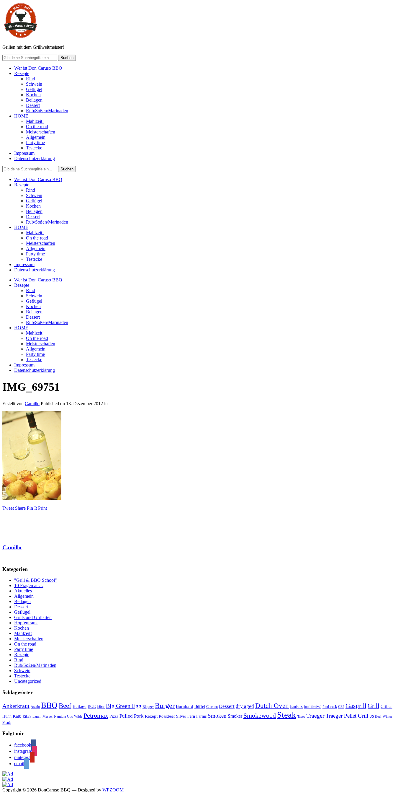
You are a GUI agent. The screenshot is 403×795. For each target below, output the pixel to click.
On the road (37, 126)
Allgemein (35, 137)
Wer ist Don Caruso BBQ (38, 68)
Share (20, 508)
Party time (35, 142)
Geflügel (34, 89)
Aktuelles (23, 590)
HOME (21, 115)
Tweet (8, 508)
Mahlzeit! (35, 121)
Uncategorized (27, 681)
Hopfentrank (26, 622)
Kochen (33, 94)
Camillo (32, 403)
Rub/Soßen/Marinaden (47, 110)
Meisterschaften (40, 131)
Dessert (33, 105)
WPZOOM (113, 789)
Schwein (34, 84)
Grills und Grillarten (33, 617)
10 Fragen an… (28, 585)
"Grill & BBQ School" (35, 580)
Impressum (24, 153)
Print (42, 508)
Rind (30, 78)
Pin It (32, 508)
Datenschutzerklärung (34, 158)
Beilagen (34, 99)
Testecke (34, 147)
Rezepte (21, 73)
